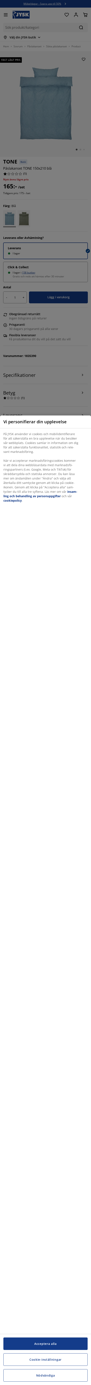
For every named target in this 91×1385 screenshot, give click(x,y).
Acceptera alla (45, 1344)
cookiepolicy (12, 500)
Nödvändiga (45, 1375)
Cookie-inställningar (45, 1360)
